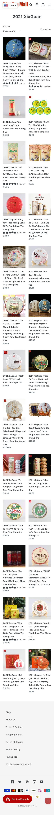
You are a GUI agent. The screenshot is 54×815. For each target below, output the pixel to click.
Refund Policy (13, 749)
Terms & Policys (14, 727)
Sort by (6, 27)
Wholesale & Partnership (19, 764)
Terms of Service (14, 742)
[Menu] (49, 4)
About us (10, 719)
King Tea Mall (31, 806)
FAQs (8, 712)
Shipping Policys (14, 734)
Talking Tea (11, 757)
